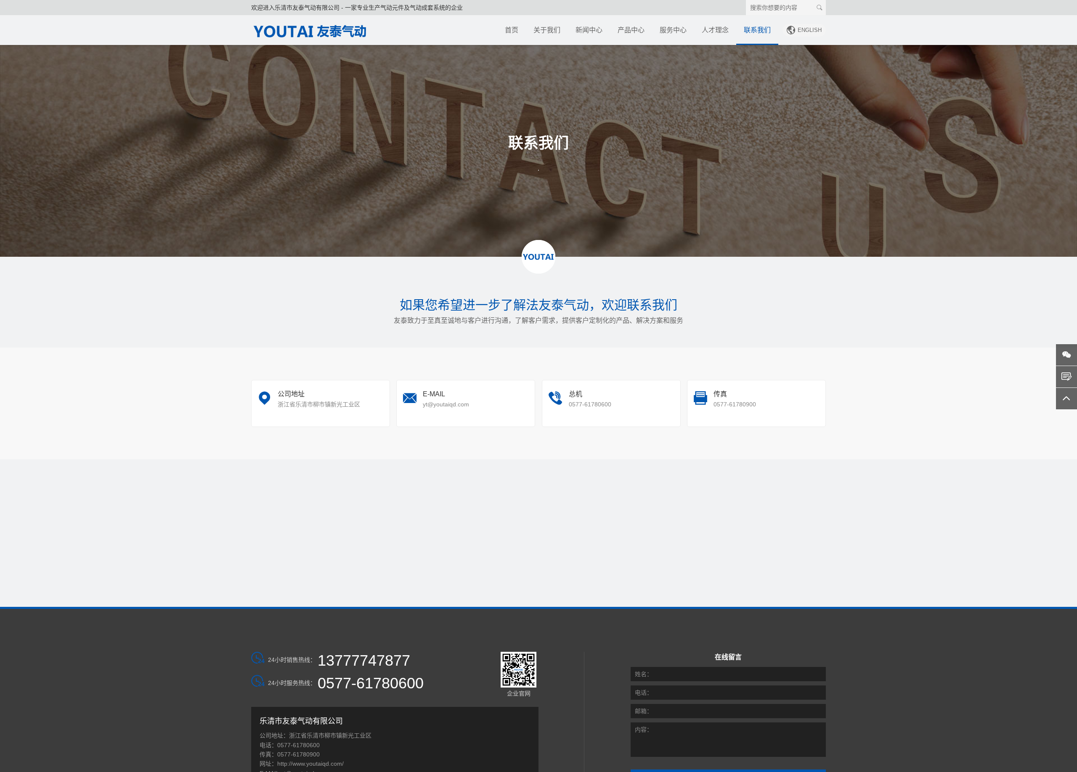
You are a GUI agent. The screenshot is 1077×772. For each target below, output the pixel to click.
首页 (511, 30)
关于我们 (546, 30)
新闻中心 (589, 30)
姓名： (644, 674)
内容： (644, 729)
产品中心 (631, 30)
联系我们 (757, 30)
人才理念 (715, 30)
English (804, 30)
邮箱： (644, 711)
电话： (644, 692)
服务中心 (673, 30)
